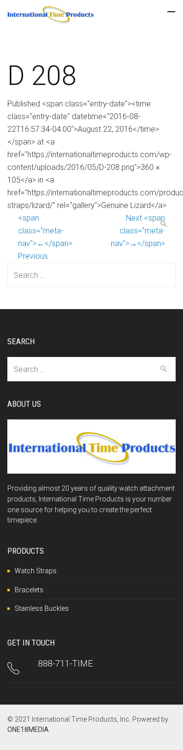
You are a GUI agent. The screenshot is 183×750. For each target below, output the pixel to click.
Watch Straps (36, 571)
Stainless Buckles (42, 608)
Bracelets (29, 590)
